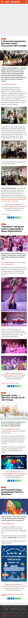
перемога (12, 383)
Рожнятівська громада (12, 594)
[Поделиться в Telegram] (12, 386)
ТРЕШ (24, 606)
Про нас (6, 609)
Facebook (5, 206)
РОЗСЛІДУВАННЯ (15, 608)
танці (16, 383)
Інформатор (12, 262)
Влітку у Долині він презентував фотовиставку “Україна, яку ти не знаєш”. (14, 199)
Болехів (7, 214)
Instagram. (23, 206)
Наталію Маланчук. (7, 264)
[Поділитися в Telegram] (12, 217)
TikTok (16, 206)
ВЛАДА (15, 606)
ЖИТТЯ (10, 606)
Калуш (7, 383)
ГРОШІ (20, 606)
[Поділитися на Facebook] (8, 217)
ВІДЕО (24, 609)
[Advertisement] (14, 20)
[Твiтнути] (16, 217)
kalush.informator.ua (9, 615)
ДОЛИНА (7, 608)
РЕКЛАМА (22, 608)
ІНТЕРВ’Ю (19, 609)
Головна (4, 606)
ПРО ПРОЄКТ (12, 609)
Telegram (11, 206)
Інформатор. (12, 84)
